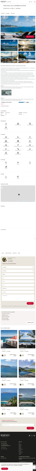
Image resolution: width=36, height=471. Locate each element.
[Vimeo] (32, 436)
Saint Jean (20, 444)
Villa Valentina (23, 349)
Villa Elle (3, 349)
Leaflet (18, 201)
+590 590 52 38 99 (3, 447)
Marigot (20, 450)
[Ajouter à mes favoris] (32, 13)
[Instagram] (29, 436)
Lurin (19, 443)
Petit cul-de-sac (21, 451)
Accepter (4, 468)
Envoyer (30, 303)
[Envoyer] (34, 462)
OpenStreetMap (24, 201)
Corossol (20, 454)
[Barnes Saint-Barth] (6, 2)
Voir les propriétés (10, 261)
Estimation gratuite (30, 322)
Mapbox (34, 201)
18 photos (30, 36)
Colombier (20, 448)
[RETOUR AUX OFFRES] (2, 6)
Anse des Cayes (21, 449)
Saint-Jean (20, 445)
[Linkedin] (34, 436)
